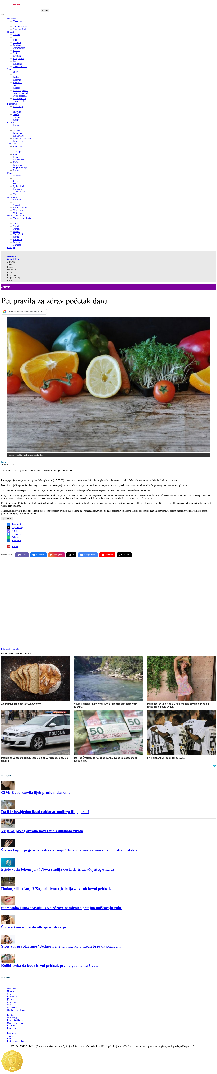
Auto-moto (12, 197)
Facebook (16, 524)
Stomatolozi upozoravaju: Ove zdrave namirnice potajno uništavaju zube (61, 908)
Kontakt (11, 1015)
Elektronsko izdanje (16, 1041)
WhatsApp (17, 537)
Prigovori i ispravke (10, 649)
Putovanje (11, 275)
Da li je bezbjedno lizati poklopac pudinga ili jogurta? (45, 812)
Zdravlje (11, 261)
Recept (10, 280)
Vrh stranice (9, 983)
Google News (89, 555)
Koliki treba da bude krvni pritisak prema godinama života (50, 965)
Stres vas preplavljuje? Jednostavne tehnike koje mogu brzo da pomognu (61, 946)
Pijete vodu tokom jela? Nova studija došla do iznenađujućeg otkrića (57, 869)
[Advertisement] (89, 583)
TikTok (126, 555)
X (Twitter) (17, 527)
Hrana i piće (12, 269)
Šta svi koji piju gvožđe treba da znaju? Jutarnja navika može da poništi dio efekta (69, 850)
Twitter (10, 1036)
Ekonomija (12, 103)
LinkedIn (16, 540)
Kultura (10, 122)
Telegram (16, 534)
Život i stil (12, 143)
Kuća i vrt (11, 272)
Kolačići (11, 1025)
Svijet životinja (14, 277)
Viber (14, 530)
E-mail (15, 546)
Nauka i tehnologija (16, 215)
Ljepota (10, 267)
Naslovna (11, 18)
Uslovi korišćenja (15, 1023)
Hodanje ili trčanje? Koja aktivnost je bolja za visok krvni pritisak (56, 888)
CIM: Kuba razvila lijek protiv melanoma (35, 792)
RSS (9, 1038)
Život (9, 264)
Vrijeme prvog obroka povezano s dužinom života (42, 831)
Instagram (58, 555)
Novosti (10, 32)
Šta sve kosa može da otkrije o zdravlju (33, 927)
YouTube (109, 555)
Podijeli (8, 519)
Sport (9, 69)
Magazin (11, 173)
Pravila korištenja (15, 1020)
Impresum (11, 1028)
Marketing (12, 1017)
